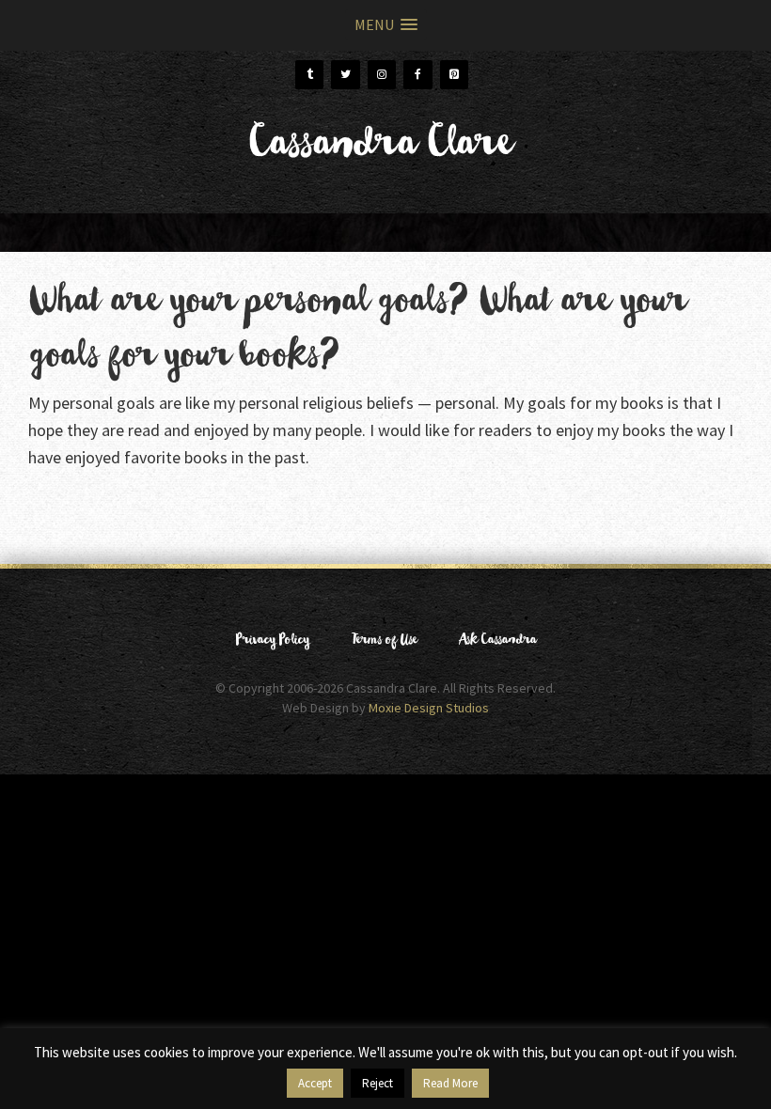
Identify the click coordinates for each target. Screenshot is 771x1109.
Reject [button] (377, 1083)
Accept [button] (315, 1083)
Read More (450, 1083)
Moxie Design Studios (429, 707)
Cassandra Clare (378, 150)
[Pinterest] (454, 74)
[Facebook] (417, 74)
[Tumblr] (309, 74)
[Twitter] (345, 74)
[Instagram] (382, 74)
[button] (386, 24)
